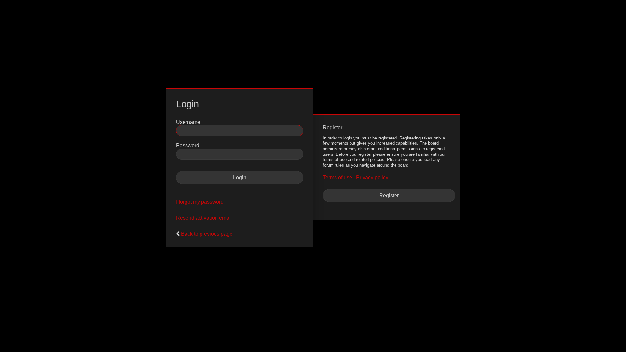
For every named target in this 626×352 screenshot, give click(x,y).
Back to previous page (206, 234)
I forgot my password (200, 202)
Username (188, 122)
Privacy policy (372, 177)
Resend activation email (204, 218)
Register (389, 195)
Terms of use (337, 177)
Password (187, 145)
